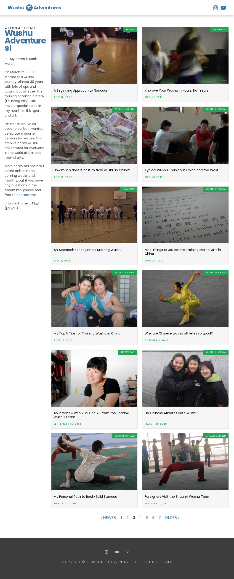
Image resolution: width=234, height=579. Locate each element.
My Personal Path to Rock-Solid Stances (85, 496)
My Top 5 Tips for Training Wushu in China (87, 333)
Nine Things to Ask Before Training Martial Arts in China (183, 251)
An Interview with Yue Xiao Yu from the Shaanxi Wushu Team (91, 415)
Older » (172, 517)
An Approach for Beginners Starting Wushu (88, 249)
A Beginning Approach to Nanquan (81, 90)
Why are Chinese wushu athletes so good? (179, 333)
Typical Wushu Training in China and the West (181, 170)
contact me (26, 195)
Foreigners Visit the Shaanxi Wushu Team (177, 496)
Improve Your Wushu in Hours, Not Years (176, 90)
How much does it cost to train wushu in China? (92, 170)
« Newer (108, 517)
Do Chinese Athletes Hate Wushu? (172, 413)
